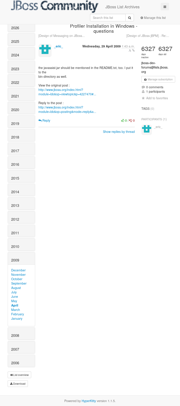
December (18, 270)
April (14, 305)
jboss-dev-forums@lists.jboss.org (154, 67)
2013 (15, 205)
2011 (15, 232)
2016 (15, 164)
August (16, 287)
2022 (15, 82)
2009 (15, 260)
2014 (15, 191)
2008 (15, 335)
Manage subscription (160, 79)
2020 (15, 109)
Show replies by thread (119, 131)
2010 (15, 246)
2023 (15, 68)
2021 (15, 96)
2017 (15, 150)
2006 (15, 362)
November (18, 274)
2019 (15, 123)
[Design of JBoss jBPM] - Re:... (147, 35)
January (16, 318)
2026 (15, 27)
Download (19, 383)
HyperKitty (89, 401)
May (14, 301)
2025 (15, 41)
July (14, 292)
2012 (15, 219)
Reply (45, 120)
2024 (15, 55)
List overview (21, 375)
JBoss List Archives (122, 6)
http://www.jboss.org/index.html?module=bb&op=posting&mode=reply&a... (67, 109)
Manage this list (154, 17)
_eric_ (58, 46)
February (17, 314)
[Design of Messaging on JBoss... (61, 35)
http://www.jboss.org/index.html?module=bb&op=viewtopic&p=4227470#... (67, 91)
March (15, 309)
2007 (15, 349)
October (16, 279)
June (14, 296)
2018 (15, 137)
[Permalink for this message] (133, 50)
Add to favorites (157, 98)
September (19, 283)
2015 (15, 178)
